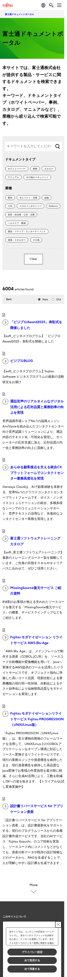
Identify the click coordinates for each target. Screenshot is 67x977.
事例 (35, 169)
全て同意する (32, 968)
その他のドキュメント (37, 177)
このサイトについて (14, 916)
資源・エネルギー (17, 240)
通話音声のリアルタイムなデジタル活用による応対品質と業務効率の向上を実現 (37, 407)
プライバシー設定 (32, 951)
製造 (10, 197)
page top (57, 913)
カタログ (48, 169)
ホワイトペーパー (17, 169)
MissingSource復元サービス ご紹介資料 (35, 591)
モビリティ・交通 (28, 197)
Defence (53, 206)
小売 (10, 206)
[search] (51, 5)
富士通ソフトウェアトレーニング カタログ (35, 541)
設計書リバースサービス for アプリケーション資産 (36, 809)
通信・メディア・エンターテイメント (27, 231)
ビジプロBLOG (21, 361)
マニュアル (13, 177)
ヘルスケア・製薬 (17, 223)
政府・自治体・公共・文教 (21, 214)
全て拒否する (32, 960)
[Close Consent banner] (58, 924)
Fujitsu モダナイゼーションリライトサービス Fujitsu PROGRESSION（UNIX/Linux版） (37, 719)
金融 (46, 197)
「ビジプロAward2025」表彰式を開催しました (36, 325)
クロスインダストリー (30, 206)
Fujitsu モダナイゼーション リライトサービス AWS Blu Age (36, 640)
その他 (36, 240)
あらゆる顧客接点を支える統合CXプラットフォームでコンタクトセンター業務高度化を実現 (37, 472)
